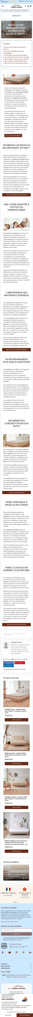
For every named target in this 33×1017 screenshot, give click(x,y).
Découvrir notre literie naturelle (16, 624)
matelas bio (14, 88)
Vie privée (12, 944)
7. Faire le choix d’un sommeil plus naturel (15, 63)
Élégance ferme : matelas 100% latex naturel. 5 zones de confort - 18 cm (16, 755)
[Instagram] (23, 952)
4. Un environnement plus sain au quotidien (16, 57)
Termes (18, 944)
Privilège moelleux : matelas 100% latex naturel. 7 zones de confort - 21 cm (16, 798)
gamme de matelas (20, 263)
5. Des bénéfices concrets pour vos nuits (16, 59)
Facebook (9, 662)
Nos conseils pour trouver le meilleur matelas (15, 634)
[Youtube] (9, 952)
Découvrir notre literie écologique (16, 349)
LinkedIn (9, 665)
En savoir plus (8, 895)
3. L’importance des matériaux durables (15, 55)
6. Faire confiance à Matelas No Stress (14, 61)
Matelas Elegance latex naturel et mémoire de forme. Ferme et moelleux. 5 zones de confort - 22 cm (16, 843)
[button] (26, 6)
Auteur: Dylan (16, 642)
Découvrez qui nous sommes (9, 921)
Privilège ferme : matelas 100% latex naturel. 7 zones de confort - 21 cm (16, 711)
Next (28, 862)
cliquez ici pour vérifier (19, 977)
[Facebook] (2, 952)
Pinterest (20, 662)
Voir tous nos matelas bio (13, 135)
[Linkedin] (30, 952)
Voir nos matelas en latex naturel (16, 195)
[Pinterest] (16, 952)
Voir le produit (16, 720)
